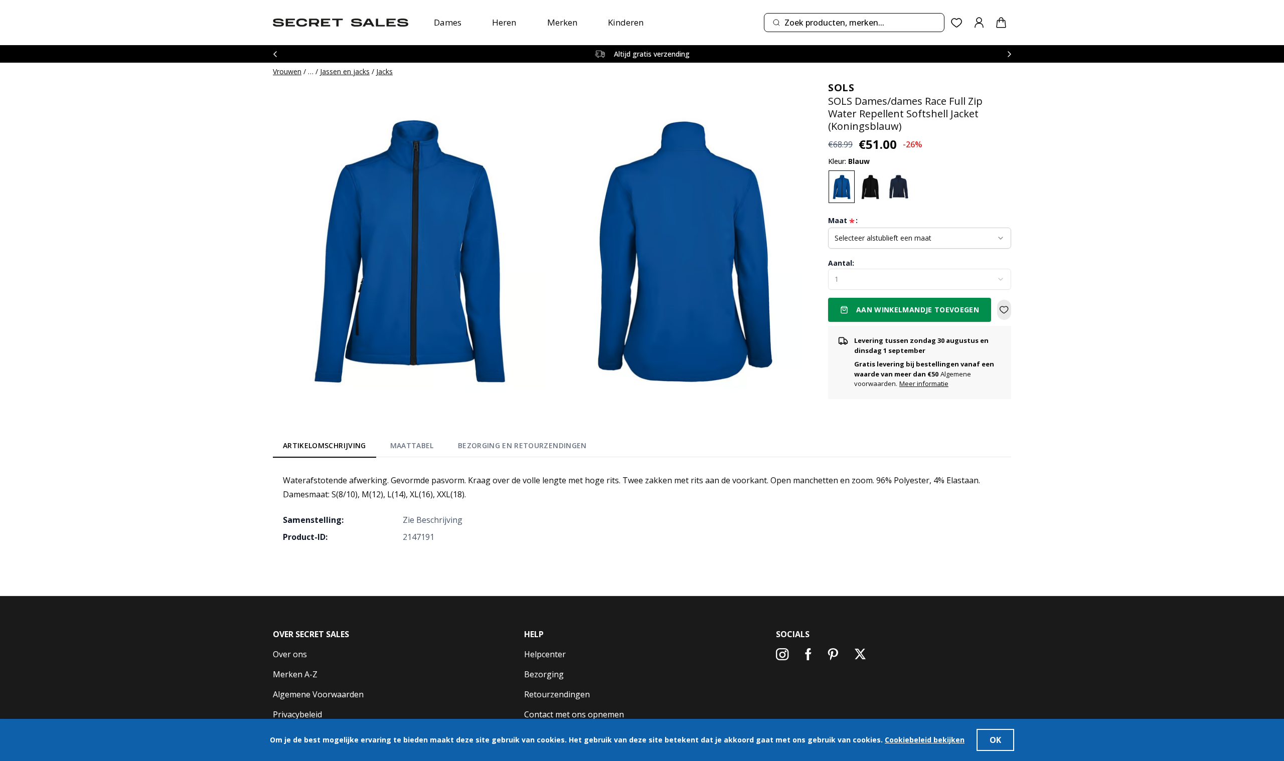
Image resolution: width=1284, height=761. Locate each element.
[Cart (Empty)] (1001, 23)
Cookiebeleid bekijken (925, 739)
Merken (562, 22)
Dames (447, 22)
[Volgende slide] (1009, 54)
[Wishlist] (956, 23)
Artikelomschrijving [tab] (324, 445)
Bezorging (544, 674)
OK (995, 739)
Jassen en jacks (345, 71)
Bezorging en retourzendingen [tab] (522, 445)
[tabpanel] (642, 508)
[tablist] (435, 448)
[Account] (979, 23)
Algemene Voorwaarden (318, 694)
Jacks (384, 71)
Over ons (290, 654)
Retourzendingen (557, 694)
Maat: (843, 221)
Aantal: (841, 263)
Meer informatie (923, 383)
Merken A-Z (295, 674)
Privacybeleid (297, 714)
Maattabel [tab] (412, 445)
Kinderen (626, 22)
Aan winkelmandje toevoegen (917, 309)
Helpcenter (545, 654)
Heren (504, 22)
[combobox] (854, 22)
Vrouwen (287, 71)
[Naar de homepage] (340, 22)
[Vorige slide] (275, 54)
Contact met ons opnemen (574, 714)
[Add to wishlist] (1004, 310)
